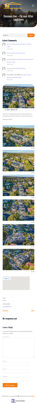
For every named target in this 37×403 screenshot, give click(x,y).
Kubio (33, 396)
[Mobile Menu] (33, 5)
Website (5, 376)
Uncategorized (7, 306)
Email (5, 369)
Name (5, 361)
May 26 (15, 109)
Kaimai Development (18, 53)
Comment (6, 337)
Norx (8, 44)
